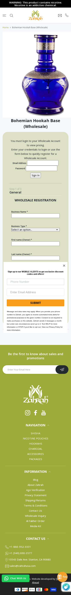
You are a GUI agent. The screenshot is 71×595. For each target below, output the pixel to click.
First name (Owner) (20, 239)
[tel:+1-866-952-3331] (66, 15)
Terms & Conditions (35, 505)
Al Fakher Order (35, 521)
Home (6, 27)
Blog (35, 479)
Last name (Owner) (20, 254)
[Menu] (4, 15)
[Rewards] (62, 577)
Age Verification (35, 490)
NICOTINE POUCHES (35, 438)
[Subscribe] (61, 369)
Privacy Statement (36, 495)
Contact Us (35, 510)
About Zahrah (35, 484)
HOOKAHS (35, 443)
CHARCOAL (35, 448)
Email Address (19, 163)
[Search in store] (11, 15)
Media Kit (35, 526)
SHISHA (35, 433)
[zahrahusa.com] (35, 15)
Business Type (18, 226)
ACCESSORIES (35, 454)
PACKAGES (35, 459)
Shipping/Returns (35, 500)
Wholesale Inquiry (35, 515)
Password (20, 168)
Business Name (18, 211)
